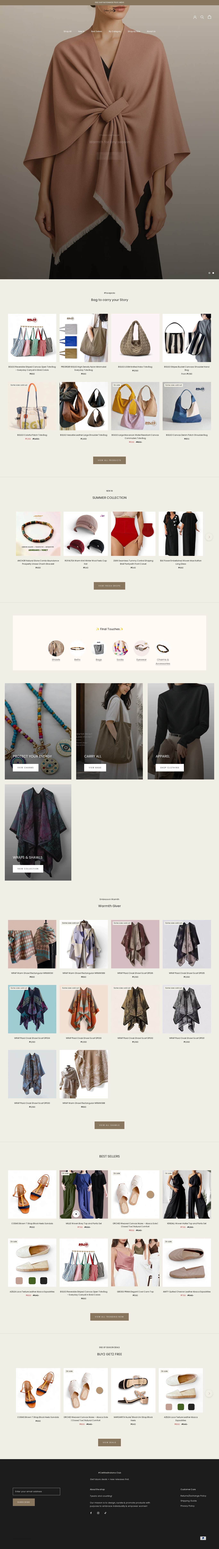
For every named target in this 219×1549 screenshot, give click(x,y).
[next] (209, 537)
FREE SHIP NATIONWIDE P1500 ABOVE (109, 2)
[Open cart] (209, 17)
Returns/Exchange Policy (193, 1495)
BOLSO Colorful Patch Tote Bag (32, 435)
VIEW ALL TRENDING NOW (109, 1317)
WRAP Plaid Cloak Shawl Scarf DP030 (32, 1103)
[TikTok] (105, 1513)
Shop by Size (134, 31)
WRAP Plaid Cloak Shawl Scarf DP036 (135, 973)
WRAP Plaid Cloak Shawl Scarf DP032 (135, 1038)
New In (81, 31)
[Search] (202, 17)
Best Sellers (96, 31)
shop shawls (109, 150)
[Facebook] (91, 1513)
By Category (115, 31)
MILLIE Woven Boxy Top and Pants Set (84, 1223)
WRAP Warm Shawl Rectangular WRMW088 (84, 1103)
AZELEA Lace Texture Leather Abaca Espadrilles (32, 1291)
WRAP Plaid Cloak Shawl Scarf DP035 (187, 973)
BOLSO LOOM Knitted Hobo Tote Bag (135, 367)
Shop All (68, 31)
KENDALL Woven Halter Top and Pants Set (186, 1223)
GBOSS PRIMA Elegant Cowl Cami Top (135, 1291)
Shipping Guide (189, 1500)
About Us (151, 31)
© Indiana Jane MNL (22, 1538)
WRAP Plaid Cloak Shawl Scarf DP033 (83, 1038)
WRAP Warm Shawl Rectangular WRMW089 (84, 973)
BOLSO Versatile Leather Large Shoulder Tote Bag (83, 435)
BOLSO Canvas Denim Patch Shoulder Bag (187, 435)
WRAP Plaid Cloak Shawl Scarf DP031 (186, 1038)
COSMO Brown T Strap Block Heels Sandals (32, 1223)
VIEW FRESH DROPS (109, 586)
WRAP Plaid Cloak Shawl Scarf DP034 (32, 1038)
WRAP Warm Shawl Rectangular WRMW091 (32, 973)
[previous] (10, 537)
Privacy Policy (187, 1505)
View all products (109, 460)
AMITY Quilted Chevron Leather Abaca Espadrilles (187, 1291)
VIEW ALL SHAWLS (109, 1125)
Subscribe (23, 1502)
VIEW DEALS (109, 1442)
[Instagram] (98, 1513)
